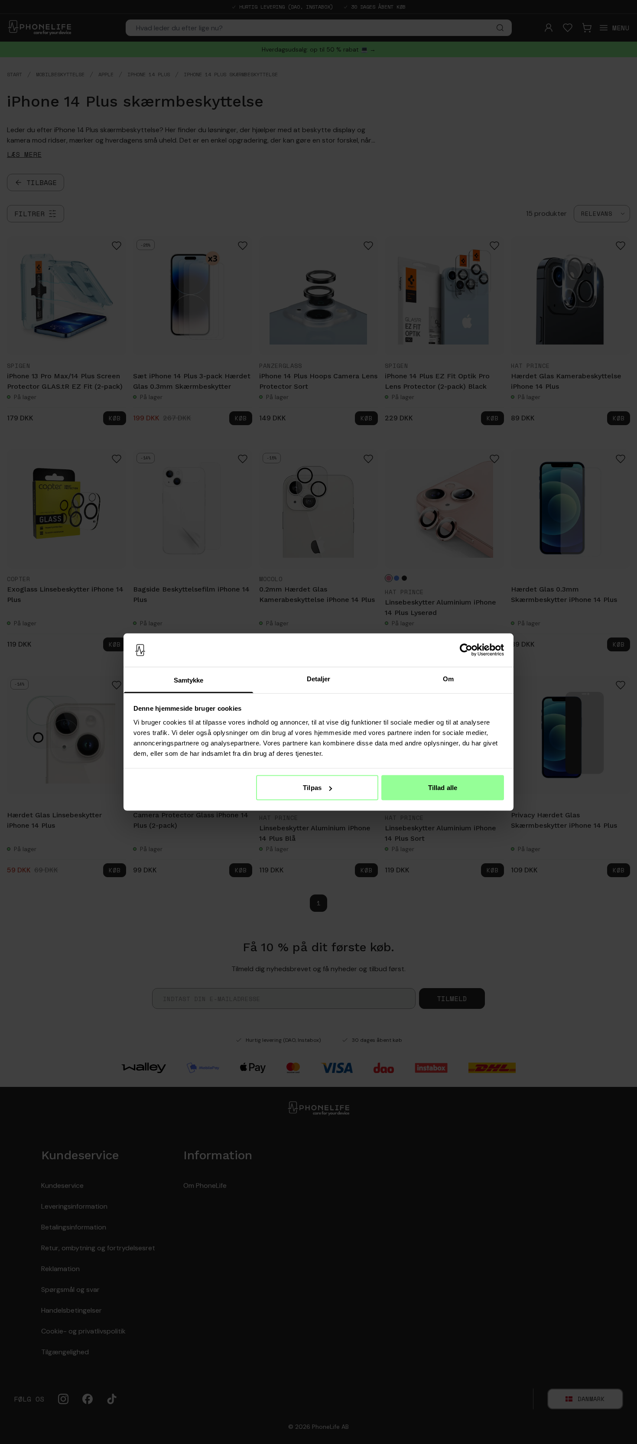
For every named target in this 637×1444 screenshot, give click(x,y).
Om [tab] (448, 678)
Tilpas (312, 787)
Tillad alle (442, 787)
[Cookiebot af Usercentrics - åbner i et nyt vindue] (466, 650)
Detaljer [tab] (319, 678)
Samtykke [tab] (189, 679)
